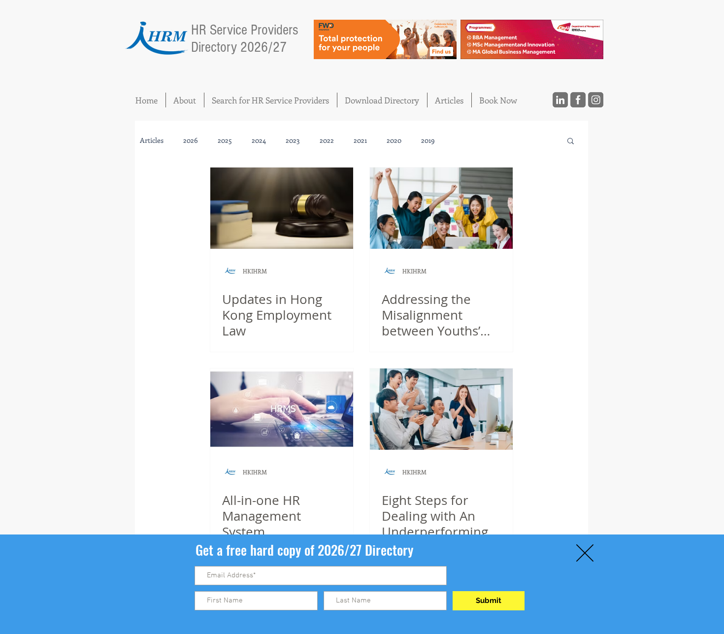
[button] (584, 553)
